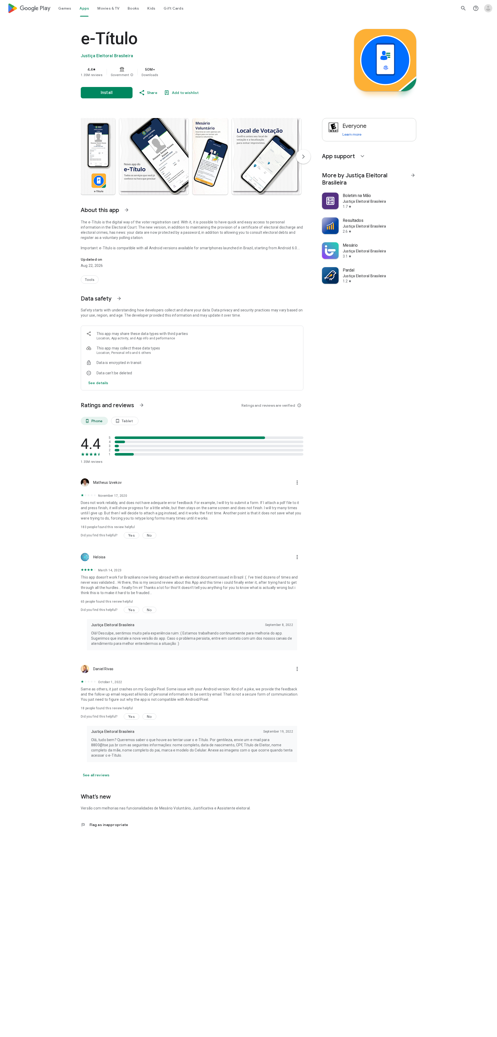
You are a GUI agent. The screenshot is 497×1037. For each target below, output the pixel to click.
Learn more (351, 134)
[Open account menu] (488, 8)
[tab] (64, 8)
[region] (184, 72)
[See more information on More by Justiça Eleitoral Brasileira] (413, 175)
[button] (131, 75)
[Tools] (90, 279)
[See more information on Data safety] (119, 298)
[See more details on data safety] (98, 383)
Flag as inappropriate (104, 824)
